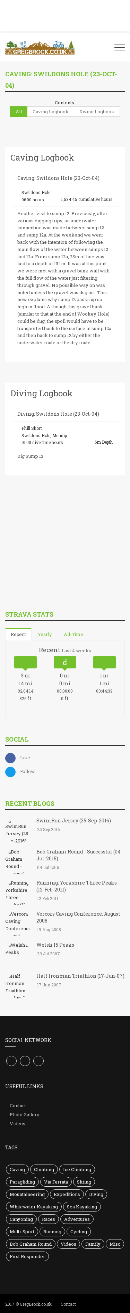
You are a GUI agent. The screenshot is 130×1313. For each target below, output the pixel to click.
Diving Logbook (96, 111)
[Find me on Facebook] (11, 1061)
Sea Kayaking (82, 1207)
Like (25, 757)
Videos (17, 1123)
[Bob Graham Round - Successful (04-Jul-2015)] (18, 862)
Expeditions (67, 1194)
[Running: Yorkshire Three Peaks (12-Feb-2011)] (18, 893)
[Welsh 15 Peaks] (18, 955)
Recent (18, 634)
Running (52, 1231)
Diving (96, 1194)
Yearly (45, 634)
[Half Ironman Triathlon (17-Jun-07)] (18, 986)
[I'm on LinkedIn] (38, 1061)
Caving (17, 1169)
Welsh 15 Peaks (55, 945)
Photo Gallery (25, 1114)
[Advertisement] (57, 556)
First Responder (27, 1256)
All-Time (73, 634)
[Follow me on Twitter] (25, 1061)
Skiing (84, 1182)
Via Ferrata (56, 1182)
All (19, 111)
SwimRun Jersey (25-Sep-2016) (73, 820)
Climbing (44, 1169)
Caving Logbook (51, 111)
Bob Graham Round (31, 1244)
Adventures (77, 1219)
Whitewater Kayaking (34, 1207)
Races (48, 1219)
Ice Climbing (77, 1169)
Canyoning (21, 1219)
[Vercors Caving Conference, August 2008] (18, 924)
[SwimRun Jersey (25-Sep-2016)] (18, 831)
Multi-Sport (22, 1231)
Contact (18, 1105)
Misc (115, 1244)
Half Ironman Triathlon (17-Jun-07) (80, 976)
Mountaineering (27, 1194)
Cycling (78, 1231)
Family (93, 1244)
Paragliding (22, 1182)
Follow (27, 771)
